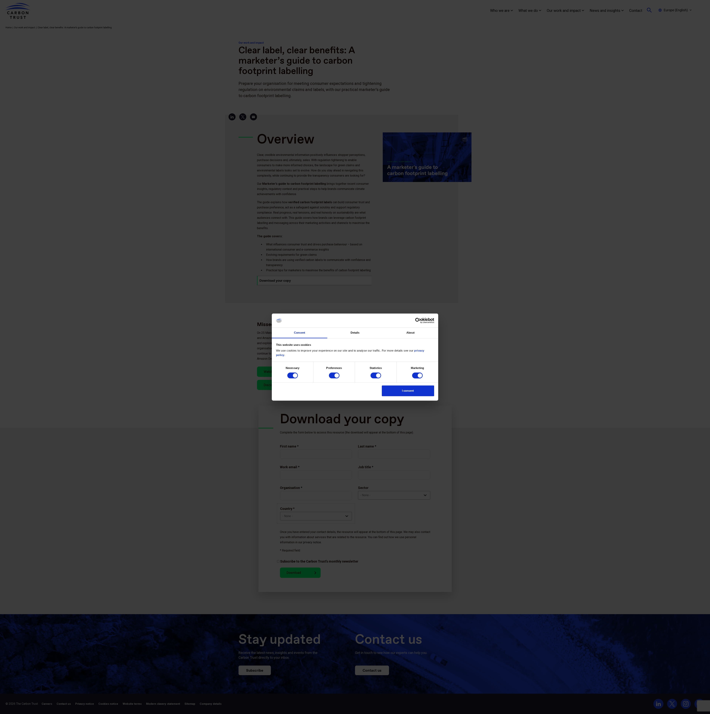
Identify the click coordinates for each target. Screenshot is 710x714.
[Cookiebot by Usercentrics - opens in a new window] (418, 320)
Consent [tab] (299, 332)
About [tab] (410, 332)
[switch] (334, 375)
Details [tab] (355, 332)
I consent (408, 390)
